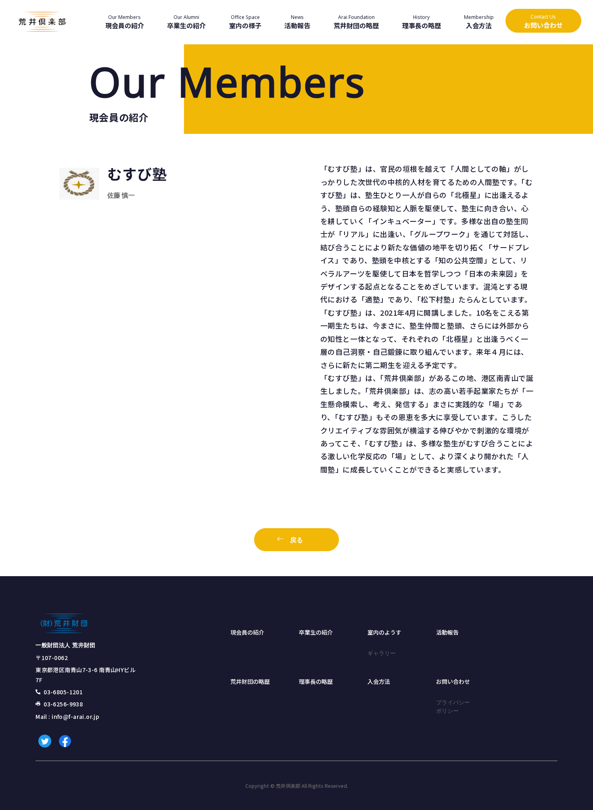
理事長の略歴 (316, 681)
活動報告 (447, 632)
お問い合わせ (453, 681)
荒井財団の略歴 (250, 681)
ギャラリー (381, 653)
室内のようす (384, 632)
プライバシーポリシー (453, 706)
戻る (296, 539)
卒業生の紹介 (316, 632)
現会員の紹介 (247, 632)
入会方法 (378, 681)
